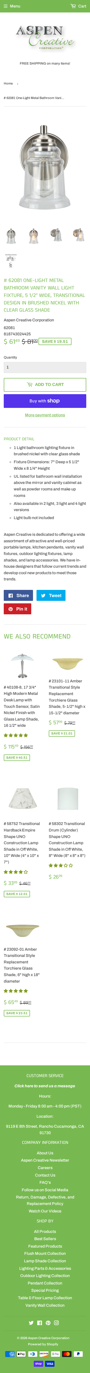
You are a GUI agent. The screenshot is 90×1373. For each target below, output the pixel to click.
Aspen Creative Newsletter (45, 1160)
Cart (82, 6)
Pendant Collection (45, 1283)
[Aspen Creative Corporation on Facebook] (39, 1323)
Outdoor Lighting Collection (45, 1276)
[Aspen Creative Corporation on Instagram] (56, 1323)
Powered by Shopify (43, 1344)
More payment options (45, 415)
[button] (16, 735)
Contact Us (45, 1175)
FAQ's (45, 1182)
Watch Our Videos (45, 1211)
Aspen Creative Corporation (48, 1338)
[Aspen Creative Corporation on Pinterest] (48, 1323)
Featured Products (45, 1246)
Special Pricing (45, 1290)
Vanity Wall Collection (45, 1305)
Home (8, 83)
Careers (45, 1168)
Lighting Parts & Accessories (45, 1268)
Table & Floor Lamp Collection (45, 1298)
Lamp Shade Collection (45, 1261)
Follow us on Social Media (45, 1190)
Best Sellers (45, 1239)
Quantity (10, 357)
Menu (15, 6)
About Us (45, 1153)
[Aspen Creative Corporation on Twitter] (31, 1323)
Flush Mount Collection (45, 1253)
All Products (45, 1231)
